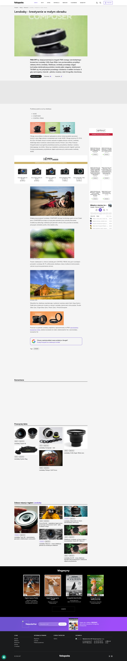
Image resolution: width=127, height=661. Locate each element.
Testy (42, 2)
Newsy (36, 2)
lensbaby (36, 348)
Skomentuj (46, 76)
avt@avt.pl (108, 641)
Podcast (109, 2)
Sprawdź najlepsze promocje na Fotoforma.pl (51, 163)
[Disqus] (51, 401)
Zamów (63, 609)
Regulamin (36, 638)
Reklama (16, 640)
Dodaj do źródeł (35, 76)
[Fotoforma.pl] (51, 160)
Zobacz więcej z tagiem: (27, 503)
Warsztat (65, 2)
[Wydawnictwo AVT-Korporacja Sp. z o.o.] (78, 641)
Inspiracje (56, 2)
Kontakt (16, 638)
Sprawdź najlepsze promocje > (101, 134)
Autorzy (16, 644)
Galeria (55, 638)
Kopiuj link (57, 76)
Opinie (48, 2)
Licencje (36, 640)
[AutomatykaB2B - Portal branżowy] (64, 656)
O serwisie (16, 646)
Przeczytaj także (20, 424)
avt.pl (106, 642)
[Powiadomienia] (4, 657)
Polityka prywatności (39, 642)
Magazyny (82, 2)
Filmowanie (74, 2)
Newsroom (17, 642)
